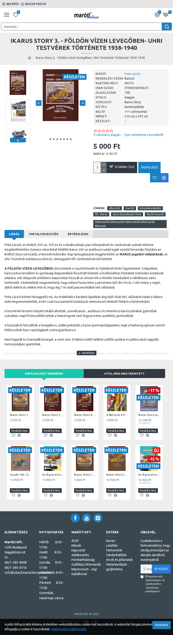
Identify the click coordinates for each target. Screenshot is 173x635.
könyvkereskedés (150, 208)
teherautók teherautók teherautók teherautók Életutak (125, 223)
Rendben (161, 625)
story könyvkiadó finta (127, 214)
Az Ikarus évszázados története (53, 474)
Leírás (14, 234)
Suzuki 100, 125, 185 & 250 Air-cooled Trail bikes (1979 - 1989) (21, 474)
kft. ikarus (101, 214)
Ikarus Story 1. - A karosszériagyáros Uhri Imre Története (21, 414)
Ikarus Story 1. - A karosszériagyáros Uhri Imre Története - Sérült (85, 474)
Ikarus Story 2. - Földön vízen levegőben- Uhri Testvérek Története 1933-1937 (53, 414)
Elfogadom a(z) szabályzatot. (155, 584)
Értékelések (78, 234)
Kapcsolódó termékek (44, 373)
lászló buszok (155, 214)
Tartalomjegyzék (44, 234)
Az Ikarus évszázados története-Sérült (150, 474)
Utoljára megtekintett (124, 373)
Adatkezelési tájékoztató (68, 629)
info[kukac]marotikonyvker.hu (28, 572)
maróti (129, 208)
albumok (114, 208)
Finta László (132, 73)
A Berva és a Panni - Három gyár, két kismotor (118, 414)
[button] (38, 103)
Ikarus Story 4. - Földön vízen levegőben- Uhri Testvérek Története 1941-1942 (85, 414)
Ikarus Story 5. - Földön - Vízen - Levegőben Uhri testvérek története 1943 (118, 474)
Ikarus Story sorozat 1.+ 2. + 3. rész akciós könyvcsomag (150, 414)
